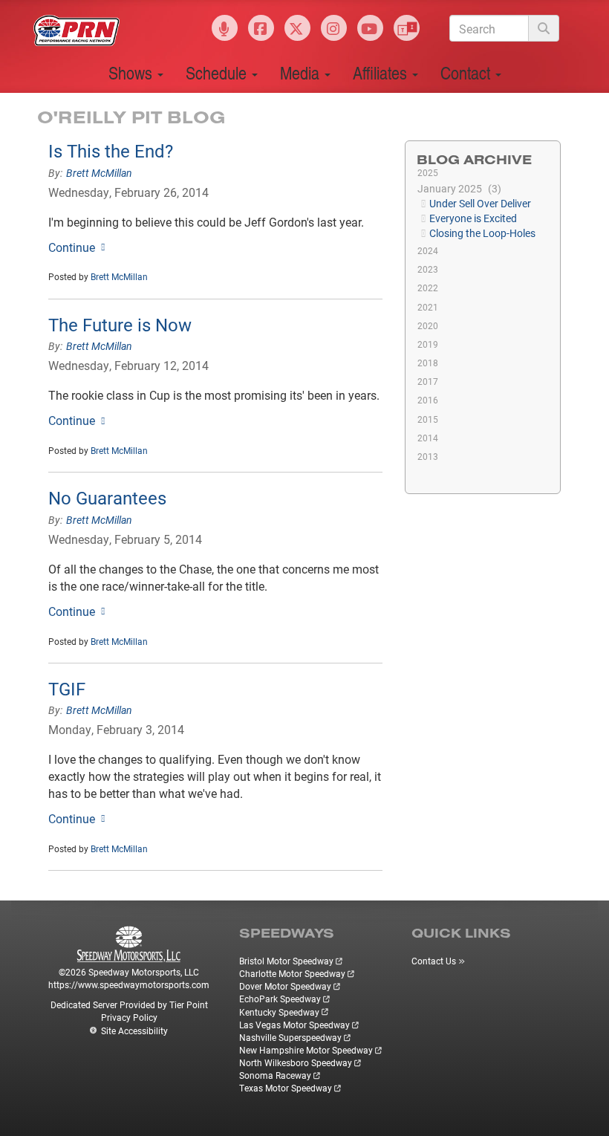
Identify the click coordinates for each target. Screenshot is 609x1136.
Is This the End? (110, 151)
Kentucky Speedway (279, 1012)
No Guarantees (107, 498)
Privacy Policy (129, 1017)
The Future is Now (120, 325)
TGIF (66, 689)
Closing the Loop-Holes (482, 233)
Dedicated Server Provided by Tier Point (129, 1004)
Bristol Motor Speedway (286, 961)
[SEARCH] (543, 28)
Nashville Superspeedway (290, 1037)
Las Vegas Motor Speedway (294, 1024)
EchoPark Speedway (280, 998)
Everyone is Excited (473, 218)
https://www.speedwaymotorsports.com (128, 984)
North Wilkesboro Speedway (295, 1062)
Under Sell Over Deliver (480, 203)
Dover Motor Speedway (285, 986)
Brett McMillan (99, 173)
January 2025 (457, 188)
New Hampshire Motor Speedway (306, 1050)
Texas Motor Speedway (285, 1088)
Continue (71, 247)
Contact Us (433, 961)
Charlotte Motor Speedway (292, 973)
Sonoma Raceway (275, 1075)
